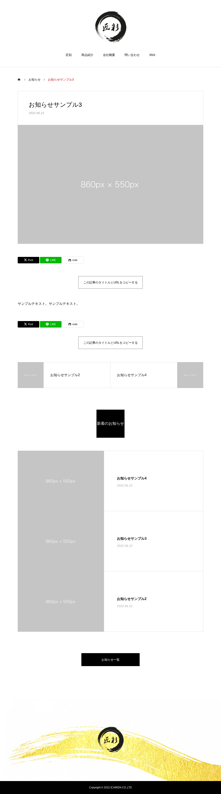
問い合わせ (132, 55)
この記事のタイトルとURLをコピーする (110, 282)
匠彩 (69, 55)
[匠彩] (110, 27)
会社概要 (109, 55)
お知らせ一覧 (110, 659)
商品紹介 (87, 55)
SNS (152, 55)
